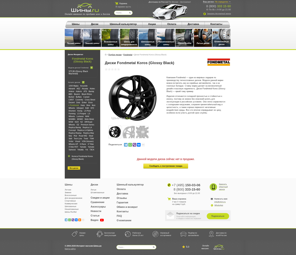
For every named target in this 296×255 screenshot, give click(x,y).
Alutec (92, 89)
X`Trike (91, 144)
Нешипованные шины (166, 43)
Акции (152, 24)
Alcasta (85, 89)
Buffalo (79, 97)
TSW (92, 139)
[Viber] (134, 145)
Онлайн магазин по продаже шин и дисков (87, 14)
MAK (87, 116)
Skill (70, 139)
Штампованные (97, 192)
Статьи (95, 215)
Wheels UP (73, 144)
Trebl (86, 139)
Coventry (79, 100)
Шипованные (70, 206)
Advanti (72, 89)
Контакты (216, 24)
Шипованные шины (147, 43)
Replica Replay (75, 133)
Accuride (84, 86)
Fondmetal (74, 105)
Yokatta (80, 150)
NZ (81, 122)
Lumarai (80, 116)
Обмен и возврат (127, 207)
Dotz (78, 102)
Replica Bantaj (75, 127)
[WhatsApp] (130, 145)
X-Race (83, 144)
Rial (75, 136)
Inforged (80, 108)
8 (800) (218, 6)
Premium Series (87, 125)
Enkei (84, 102)
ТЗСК (92, 150)
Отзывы (122, 198)
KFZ (92, 108)
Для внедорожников (73, 198)
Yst (86, 150)
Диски (94, 24)
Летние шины (73, 43)
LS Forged (81, 114)
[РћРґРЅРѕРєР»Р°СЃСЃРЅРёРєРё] (79, 219)
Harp (83, 105)
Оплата (171, 24)
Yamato (83, 147)
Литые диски (203, 43)
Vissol (77, 141)
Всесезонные (71, 195)
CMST (71, 100)
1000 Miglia (73, 86)
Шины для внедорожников (129, 43)
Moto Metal (89, 119)
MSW (71, 122)
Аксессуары (98, 206)
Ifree (88, 105)
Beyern (77, 94)
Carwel (86, 97)
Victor (71, 141)
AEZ (78, 89)
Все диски (74, 168)
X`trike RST (73, 147)
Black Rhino (87, 94)
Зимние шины (92, 43)
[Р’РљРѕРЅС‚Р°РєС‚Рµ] (139, 145)
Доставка (193, 24)
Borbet (71, 97)
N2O (77, 122)
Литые (93, 190)
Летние (68, 190)
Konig (79, 111)
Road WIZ (83, 136)
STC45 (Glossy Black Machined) (78, 72)
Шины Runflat (184, 43)
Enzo (90, 102)
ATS (85, 91)
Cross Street (90, 100)
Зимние (68, 192)
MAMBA (72, 119)
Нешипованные (72, 209)
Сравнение (97, 202)
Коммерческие (71, 204)
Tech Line (78, 139)
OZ (78, 125)
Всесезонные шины (110, 43)
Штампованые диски (221, 42)
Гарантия (122, 202)
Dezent (72, 102)
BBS (70, 94)
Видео (95, 220)
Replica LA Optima (85, 130)
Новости (96, 211)
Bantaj (91, 91)
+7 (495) (186, 185)
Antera (71, 91)
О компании (124, 220)
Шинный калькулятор (123, 24)
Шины (76, 24)
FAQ (119, 216)
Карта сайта (70, 249)
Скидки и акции (100, 197)
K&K (87, 108)
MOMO (80, 119)
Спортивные (70, 201)
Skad (91, 136)
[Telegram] (126, 145)
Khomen (72, 111)
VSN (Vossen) (88, 141)
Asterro (79, 91)
